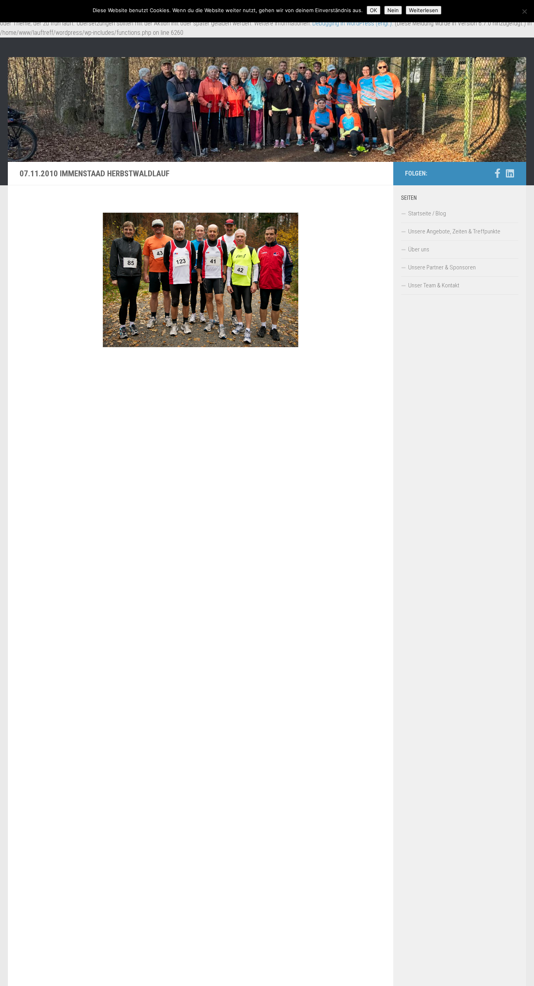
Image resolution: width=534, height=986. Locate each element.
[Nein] (524, 11)
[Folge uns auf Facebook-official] (497, 173)
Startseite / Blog (427, 213)
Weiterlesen (423, 10)
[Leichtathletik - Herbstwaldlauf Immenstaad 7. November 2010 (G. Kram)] (200, 280)
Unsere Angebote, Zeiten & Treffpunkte (454, 231)
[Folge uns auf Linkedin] (509, 173)
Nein (393, 10)
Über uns (418, 249)
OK (373, 10)
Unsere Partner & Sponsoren (442, 267)
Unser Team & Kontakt (433, 285)
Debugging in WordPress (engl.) (352, 23)
